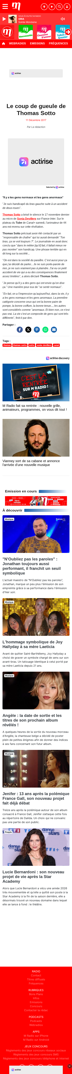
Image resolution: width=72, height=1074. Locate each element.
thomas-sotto (20, 345)
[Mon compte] (67, 6)
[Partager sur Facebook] (19, 331)
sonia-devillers (44, 345)
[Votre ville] (44, 6)
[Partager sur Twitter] (27, 331)
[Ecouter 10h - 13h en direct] (36, 500)
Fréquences (58, 43)
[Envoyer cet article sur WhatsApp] (44, 331)
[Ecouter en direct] (52, 6)
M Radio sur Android (36, 1039)
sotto (31, 345)
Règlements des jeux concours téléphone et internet (36, 1058)
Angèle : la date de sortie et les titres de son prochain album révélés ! (32, 720)
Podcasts (36, 1021)
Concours (36, 1006)
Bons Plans (36, 994)
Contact (36, 975)
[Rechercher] (59, 6)
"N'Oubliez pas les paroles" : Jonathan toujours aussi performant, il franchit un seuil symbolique (32, 566)
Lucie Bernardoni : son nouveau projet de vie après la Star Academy (33, 877)
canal (56, 345)
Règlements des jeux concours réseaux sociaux (36, 1050)
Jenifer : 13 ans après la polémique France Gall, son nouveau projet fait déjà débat (36, 798)
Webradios (17, 43)
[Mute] (62, 18)
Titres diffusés (36, 979)
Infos (36, 998)
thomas (7, 345)
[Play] (5, 19)
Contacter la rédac (36, 1010)
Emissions (37, 43)
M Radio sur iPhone (36, 1035)
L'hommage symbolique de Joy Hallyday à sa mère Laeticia (32, 644)
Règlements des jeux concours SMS (36, 1054)
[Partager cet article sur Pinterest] (36, 331)
